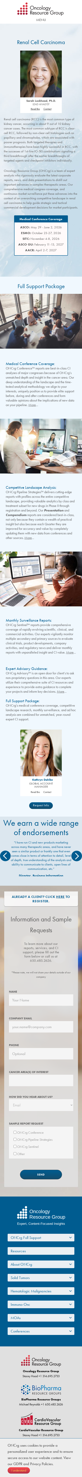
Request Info (41, 805)
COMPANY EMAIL (20, 1018)
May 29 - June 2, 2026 (41, 227)
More (32, 405)
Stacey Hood (30, 1376)
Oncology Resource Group (41, 9)
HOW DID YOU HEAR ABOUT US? (31, 1097)
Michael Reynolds (29, 1404)
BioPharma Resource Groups (41, 1399)
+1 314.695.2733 (49, 1376)
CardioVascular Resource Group (41, 1430)
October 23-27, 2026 (41, 233)
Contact (47, 109)
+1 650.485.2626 (51, 1404)
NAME (13, 992)
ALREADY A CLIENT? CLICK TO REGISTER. (41, 898)
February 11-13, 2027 (41, 244)
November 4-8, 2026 (41, 239)
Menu (41, 20)
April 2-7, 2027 (41, 250)
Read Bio (35, 109)
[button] (5, 856)
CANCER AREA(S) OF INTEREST (28, 1072)
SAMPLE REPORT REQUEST (26, 1124)
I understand (18, 1470)
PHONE (14, 1045)
